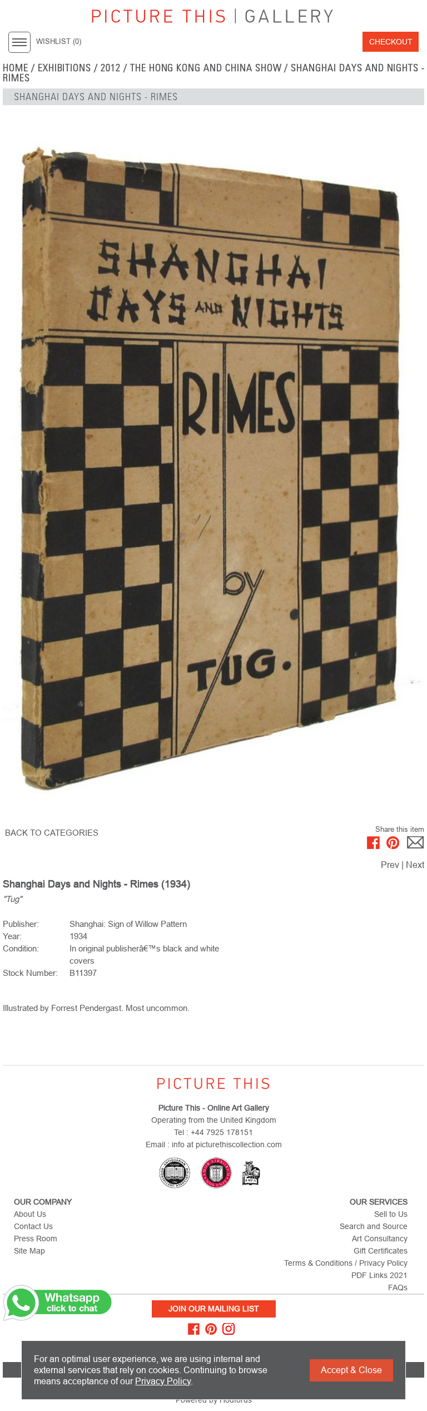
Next (415, 865)
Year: (12, 936)
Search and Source (374, 1226)
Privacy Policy (163, 1381)
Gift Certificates (381, 1250)
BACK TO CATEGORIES (51, 832)
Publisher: (21, 924)
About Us (30, 1214)
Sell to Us (391, 1214)
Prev (390, 865)
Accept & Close (351, 1370)
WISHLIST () (58, 42)
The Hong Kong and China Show (206, 68)
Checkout (391, 41)
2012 (111, 68)
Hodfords (236, 1399)
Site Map (29, 1250)
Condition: (21, 948)
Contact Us (33, 1226)
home (15, 68)
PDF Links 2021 (379, 1275)
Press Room (35, 1238)
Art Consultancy (380, 1238)
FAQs (398, 1287)
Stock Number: (30, 973)
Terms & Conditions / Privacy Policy (346, 1263)
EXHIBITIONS (65, 68)
